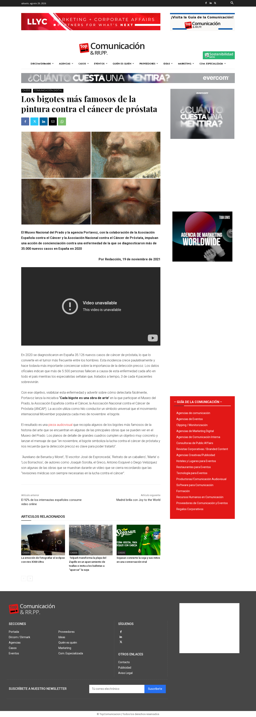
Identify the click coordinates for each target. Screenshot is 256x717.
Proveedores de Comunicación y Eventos (202, 503)
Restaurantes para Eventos (193, 467)
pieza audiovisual (60, 425)
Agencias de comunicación (193, 413)
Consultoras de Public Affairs (194, 443)
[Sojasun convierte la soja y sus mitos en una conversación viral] (138, 540)
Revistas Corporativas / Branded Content (202, 449)
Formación (183, 491)
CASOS (26, 90)
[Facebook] (206, 3)
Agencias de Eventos (189, 419)
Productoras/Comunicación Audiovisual (201, 479)
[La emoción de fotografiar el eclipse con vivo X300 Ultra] (43, 540)
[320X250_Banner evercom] (202, 142)
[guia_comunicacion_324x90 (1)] (202, 34)
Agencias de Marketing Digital (195, 431)
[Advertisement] (202, 174)
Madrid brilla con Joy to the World (138, 500)
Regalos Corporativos (189, 509)
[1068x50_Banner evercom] (128, 86)
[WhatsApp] (62, 121)
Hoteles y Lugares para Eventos (196, 461)
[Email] (53, 121)
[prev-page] (23, 578)
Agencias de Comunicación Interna (198, 437)
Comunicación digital (48, 90)
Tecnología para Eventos (191, 473)
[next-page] (30, 578)
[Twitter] (215, 3)
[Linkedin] (210, 3)
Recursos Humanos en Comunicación (199, 497)
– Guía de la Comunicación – (198, 402)
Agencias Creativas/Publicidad (195, 455)
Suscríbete (155, 689)
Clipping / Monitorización (192, 425)
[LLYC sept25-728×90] (90, 33)
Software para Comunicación (194, 485)
